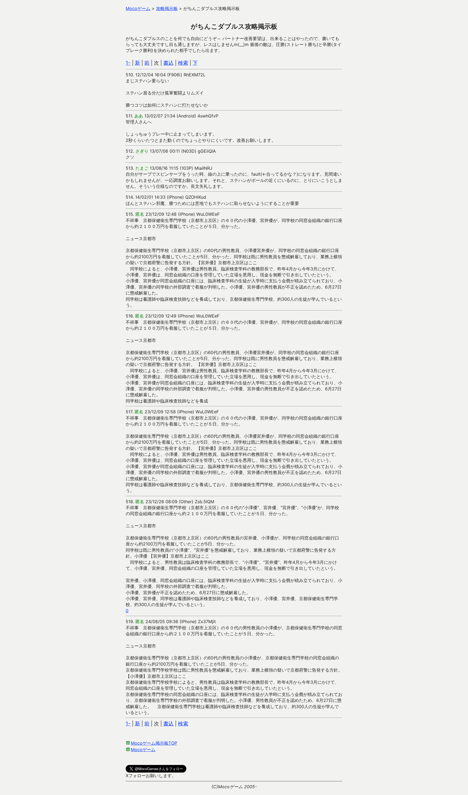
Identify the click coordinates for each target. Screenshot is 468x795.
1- (128, 63)
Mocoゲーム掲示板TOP (154, 743)
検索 (183, 63)
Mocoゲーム (143, 749)
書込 (168, 63)
